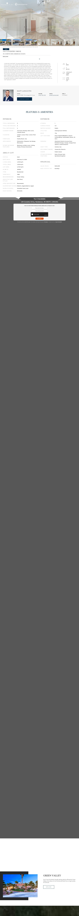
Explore (48, 887)
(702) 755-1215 (42, 95)
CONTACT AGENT (24, 99)
